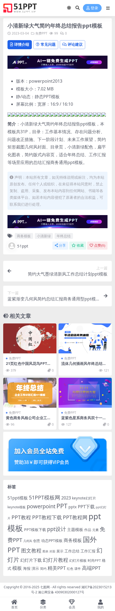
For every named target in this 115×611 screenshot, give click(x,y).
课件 (77, 569)
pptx (72, 506)
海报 (26, 568)
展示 (59, 551)
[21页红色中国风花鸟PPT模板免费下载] (29, 338)
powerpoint (41, 506)
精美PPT (57, 568)
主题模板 (75, 529)
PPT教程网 (75, 517)
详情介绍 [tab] (21, 44)
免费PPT (41, 33)
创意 (36, 540)
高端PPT (91, 567)
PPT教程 (21, 517)
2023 (66, 498)
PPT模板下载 (35, 529)
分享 (62, 245)
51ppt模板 (17, 498)
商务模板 (24, 236)
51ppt (22, 246)
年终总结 (64, 236)
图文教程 (31, 550)
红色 (70, 568)
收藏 (80, 245)
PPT (61, 506)
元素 (95, 530)
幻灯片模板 (78, 560)
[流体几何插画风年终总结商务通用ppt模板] (85, 338)
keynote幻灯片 (84, 498)
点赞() (99, 245)
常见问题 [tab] (48, 44)
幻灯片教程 (55, 559)
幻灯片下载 (31, 560)
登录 (94, 8)
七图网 (45, 587)
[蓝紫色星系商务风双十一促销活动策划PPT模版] (85, 393)
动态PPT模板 (52, 540)
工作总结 (71, 550)
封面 (52, 551)
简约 (43, 568)
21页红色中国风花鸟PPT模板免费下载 (28, 366)
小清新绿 (44, 236)
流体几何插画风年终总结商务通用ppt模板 (83, 366)
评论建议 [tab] (75, 44)
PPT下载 (86, 506)
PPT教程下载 (47, 517)
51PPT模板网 (44, 497)
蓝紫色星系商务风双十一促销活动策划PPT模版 (83, 420)
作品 (87, 529)
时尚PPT (94, 560)
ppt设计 (56, 529)
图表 (45, 551)
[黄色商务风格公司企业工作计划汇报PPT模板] (29, 393)
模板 (17, 568)
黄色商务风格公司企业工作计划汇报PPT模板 (28, 420)
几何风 (27, 541)
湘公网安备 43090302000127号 (61, 592)
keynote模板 (16, 507)
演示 (35, 568)
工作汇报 (87, 550)
